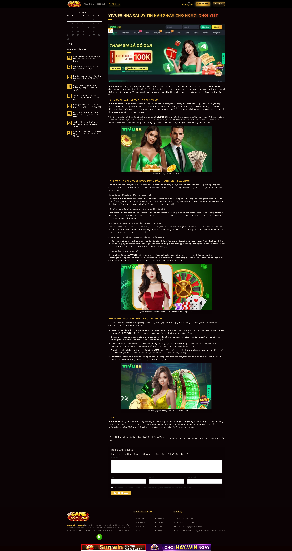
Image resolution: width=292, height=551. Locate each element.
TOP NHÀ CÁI (114, 4)
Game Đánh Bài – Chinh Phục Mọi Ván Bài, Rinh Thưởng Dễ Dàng (86, 59)
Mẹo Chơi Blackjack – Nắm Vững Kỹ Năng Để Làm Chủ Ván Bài (85, 87)
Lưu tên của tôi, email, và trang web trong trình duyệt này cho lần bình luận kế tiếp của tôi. (152, 487)
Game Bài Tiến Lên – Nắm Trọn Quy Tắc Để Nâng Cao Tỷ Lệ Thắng (87, 134)
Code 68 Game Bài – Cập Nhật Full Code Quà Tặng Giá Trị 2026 (86, 68)
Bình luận (116, 458)
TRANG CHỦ (89, 4)
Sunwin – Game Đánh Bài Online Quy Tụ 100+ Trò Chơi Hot (86, 97)
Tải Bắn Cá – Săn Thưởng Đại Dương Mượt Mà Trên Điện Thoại (86, 124)
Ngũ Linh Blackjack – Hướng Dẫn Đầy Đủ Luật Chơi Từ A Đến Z (86, 114)
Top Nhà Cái (113, 12)
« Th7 (69, 44)
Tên (113, 477)
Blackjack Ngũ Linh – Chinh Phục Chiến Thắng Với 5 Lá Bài (87, 106)
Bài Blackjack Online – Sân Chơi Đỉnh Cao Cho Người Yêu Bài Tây (87, 78)
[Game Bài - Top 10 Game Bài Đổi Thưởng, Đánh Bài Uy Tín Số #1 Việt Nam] (74, 4)
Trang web (191, 477)
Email (152, 477)
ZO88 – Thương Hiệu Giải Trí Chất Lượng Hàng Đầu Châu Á (194, 438)
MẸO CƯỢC (101, 4)
